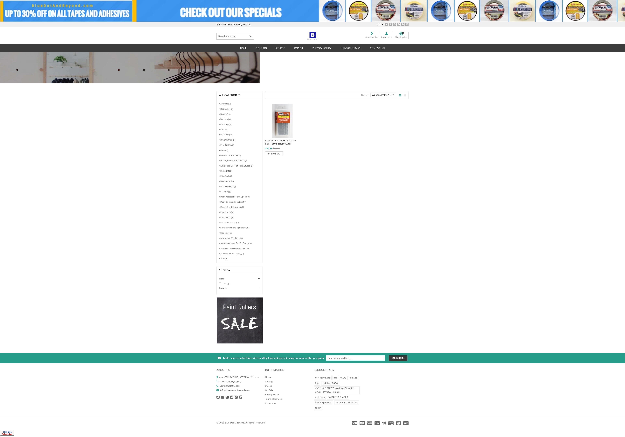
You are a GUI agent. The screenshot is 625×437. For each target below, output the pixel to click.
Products (305, 63)
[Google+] (394, 24)
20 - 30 (226, 283)
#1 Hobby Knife (322, 378)
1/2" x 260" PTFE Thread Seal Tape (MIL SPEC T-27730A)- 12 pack (335, 390)
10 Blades (320, 397)
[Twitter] (386, 24)
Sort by (364, 95)
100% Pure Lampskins (347, 402)
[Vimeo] (407, 24)
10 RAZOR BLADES (338, 397)
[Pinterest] (398, 24)
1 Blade (353, 378)
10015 (318, 408)
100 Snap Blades (323, 402)
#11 (335, 378)
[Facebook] (390, 24)
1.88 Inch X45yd (331, 383)
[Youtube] (402, 24)
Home (292, 63)
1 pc (317, 383)
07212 (343, 378)
